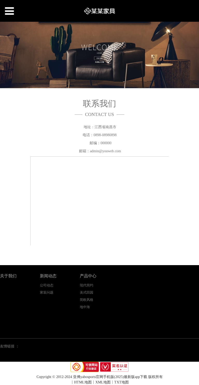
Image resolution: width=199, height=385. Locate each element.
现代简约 (86, 285)
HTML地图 (83, 382)
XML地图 (103, 382)
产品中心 (88, 276)
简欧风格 (86, 300)
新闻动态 (48, 276)
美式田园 (86, 292)
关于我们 (8, 276)
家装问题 (46, 292)
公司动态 (46, 285)
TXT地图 (121, 382)
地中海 (85, 307)
